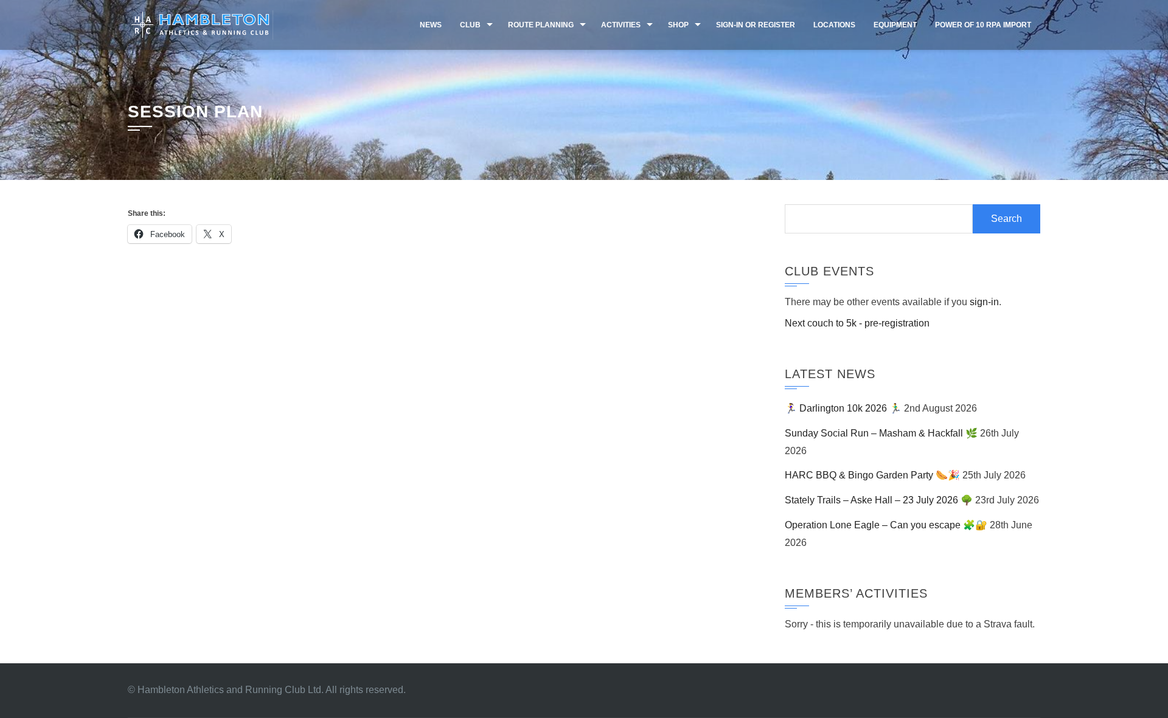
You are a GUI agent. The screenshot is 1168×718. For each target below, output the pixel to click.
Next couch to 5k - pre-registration (857, 323)
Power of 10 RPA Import (983, 25)
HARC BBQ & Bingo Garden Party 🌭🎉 (872, 475)
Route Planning (541, 25)
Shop (678, 25)
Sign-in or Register (755, 25)
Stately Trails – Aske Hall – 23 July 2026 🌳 (879, 500)
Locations (834, 25)
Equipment (895, 25)
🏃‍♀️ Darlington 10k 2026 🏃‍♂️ (843, 408)
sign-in (984, 302)
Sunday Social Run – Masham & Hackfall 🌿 (881, 433)
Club (470, 25)
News (431, 25)
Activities (621, 25)
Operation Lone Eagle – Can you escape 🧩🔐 (886, 525)
